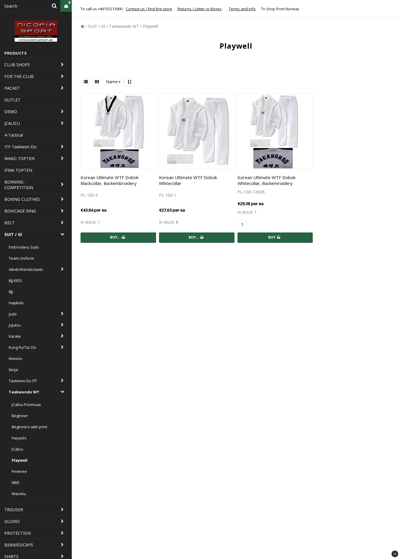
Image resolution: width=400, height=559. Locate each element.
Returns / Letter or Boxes (199, 8)
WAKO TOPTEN (19, 158)
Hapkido (16, 302)
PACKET (12, 88)
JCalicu (17, 449)
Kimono (15, 358)
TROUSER (13, 509)
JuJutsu (15, 325)
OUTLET (12, 100)
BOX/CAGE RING (20, 211)
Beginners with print (29, 426)
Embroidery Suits (24, 247)
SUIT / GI (13, 234)
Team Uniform (21, 258)
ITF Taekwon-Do (20, 146)
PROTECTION (17, 533)
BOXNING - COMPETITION (18, 184)
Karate (15, 336)
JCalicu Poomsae (26, 404)
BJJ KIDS (15, 280)
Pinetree (19, 471)
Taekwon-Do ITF (23, 380)
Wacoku (19, 493)
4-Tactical (13, 135)
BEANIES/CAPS (18, 545)
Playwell (20, 460)
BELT (9, 222)
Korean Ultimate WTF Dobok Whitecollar (188, 180)
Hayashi (19, 438)
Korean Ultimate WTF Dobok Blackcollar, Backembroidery (110, 180)
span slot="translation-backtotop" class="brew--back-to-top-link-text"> (395, 554)
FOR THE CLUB (19, 76)
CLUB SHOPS (17, 64)
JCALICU (12, 123)
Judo (13, 314)
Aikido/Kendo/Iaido (26, 269)
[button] (66, 6)
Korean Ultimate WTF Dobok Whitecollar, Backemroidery (266, 180)
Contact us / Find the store (149, 8)
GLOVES (12, 521)
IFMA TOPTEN (18, 170)
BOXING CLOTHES (22, 199)
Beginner (20, 415)
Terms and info (242, 8)
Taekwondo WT (24, 392)
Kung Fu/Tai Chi (22, 347)
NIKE (16, 482)
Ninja (13, 369)
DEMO (10, 111)
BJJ (11, 291)
